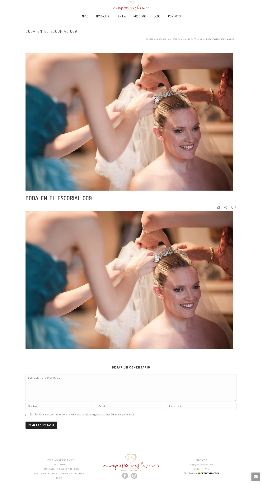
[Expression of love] (131, 5)
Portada (150, 39)
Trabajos (102, 16)
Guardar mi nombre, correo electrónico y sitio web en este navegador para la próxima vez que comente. (82, 414)
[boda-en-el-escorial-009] (131, 122)
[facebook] (125, 476)
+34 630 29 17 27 (201, 468)
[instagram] (134, 476)
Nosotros (139, 16)
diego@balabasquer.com (201, 464)
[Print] (218, 207)
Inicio (85, 16)
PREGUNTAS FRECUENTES (60, 460)
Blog (157, 16)
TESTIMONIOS (61, 464)
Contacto (174, 16)
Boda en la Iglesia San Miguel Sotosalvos (180, 39)
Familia (121, 16)
